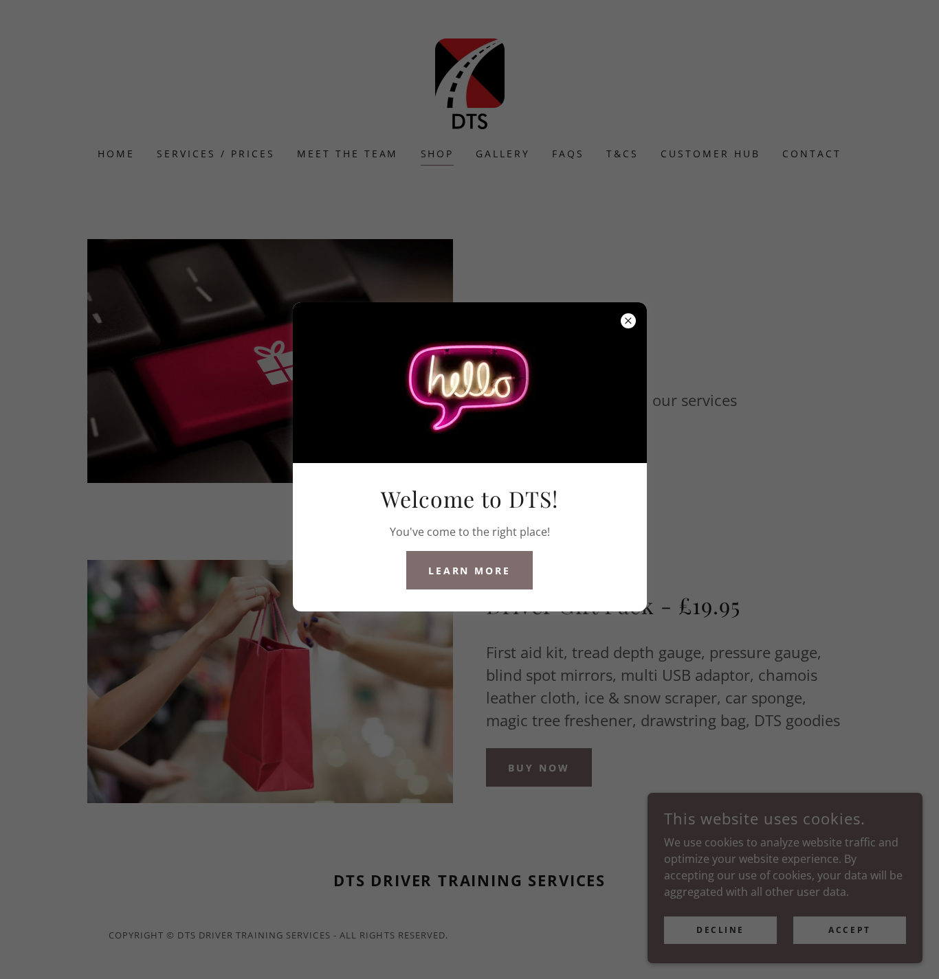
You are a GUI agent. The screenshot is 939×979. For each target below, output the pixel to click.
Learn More (469, 570)
